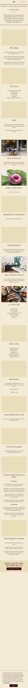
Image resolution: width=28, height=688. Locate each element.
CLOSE (13, 685)
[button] (26, 1)
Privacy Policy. (7, 682)
